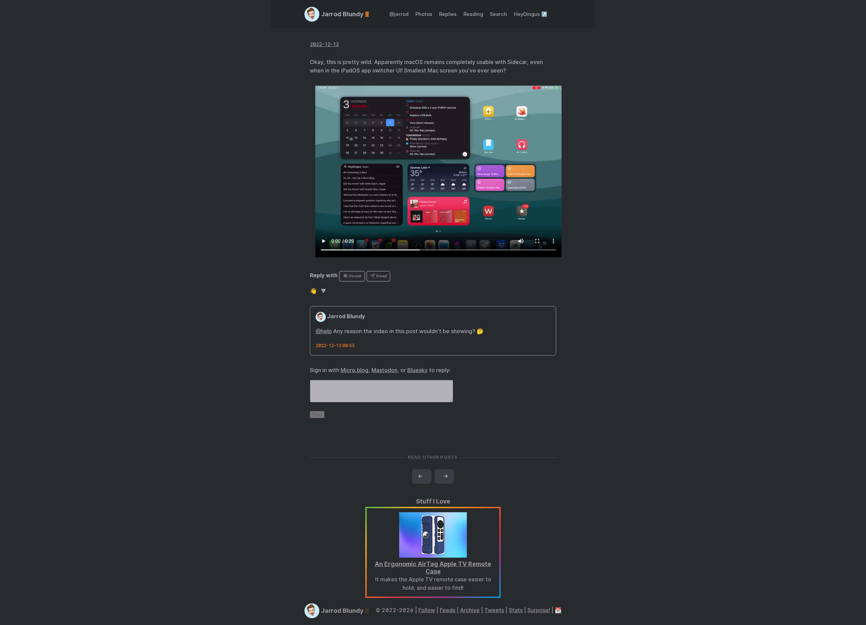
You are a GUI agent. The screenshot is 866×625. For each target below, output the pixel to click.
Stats (516, 610)
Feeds (447, 610)
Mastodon (384, 370)
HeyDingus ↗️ (530, 14)
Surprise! (538, 610)
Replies (448, 14)
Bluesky (417, 370)
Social (354, 276)
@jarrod (399, 14)
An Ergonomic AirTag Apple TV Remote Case (433, 567)
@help (324, 331)
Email (381, 276)
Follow (426, 610)
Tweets (494, 610)
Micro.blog (354, 370)
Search (498, 14)
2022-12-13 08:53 (335, 345)
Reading (473, 14)
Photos (423, 14)
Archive (470, 610)
